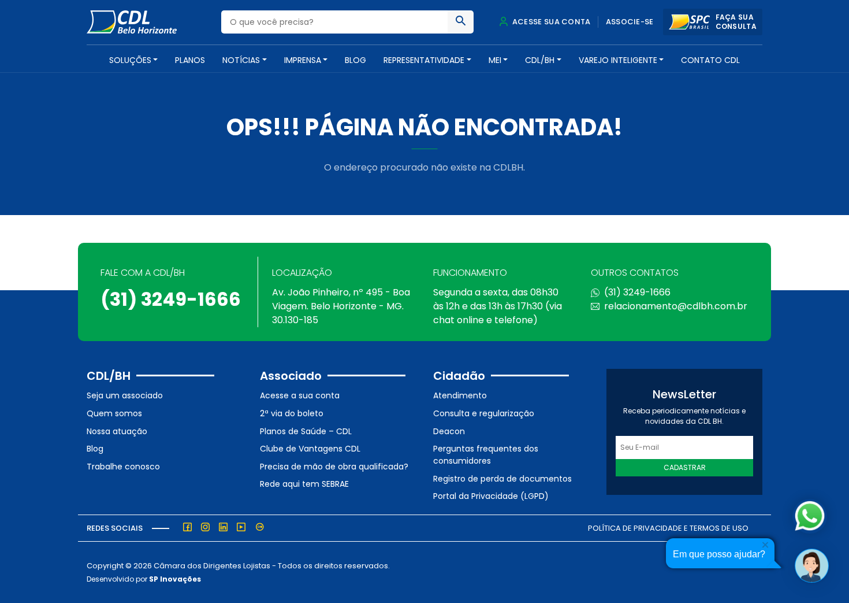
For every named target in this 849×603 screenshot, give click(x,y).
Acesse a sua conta (300, 395)
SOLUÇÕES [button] (130, 60)
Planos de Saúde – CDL (306, 431)
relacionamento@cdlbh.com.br (675, 306)
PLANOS (190, 60)
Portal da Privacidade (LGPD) (491, 496)
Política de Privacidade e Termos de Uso (668, 528)
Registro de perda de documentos (502, 478)
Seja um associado (125, 395)
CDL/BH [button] (539, 60)
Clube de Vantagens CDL (310, 448)
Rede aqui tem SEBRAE (304, 484)
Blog (355, 60)
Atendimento (460, 395)
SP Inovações (175, 579)
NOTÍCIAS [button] (241, 60)
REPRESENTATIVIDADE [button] (423, 60)
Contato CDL (710, 60)
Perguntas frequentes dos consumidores (485, 455)
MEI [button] (495, 60)
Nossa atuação (117, 431)
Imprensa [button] (302, 60)
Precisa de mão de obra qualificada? (334, 466)
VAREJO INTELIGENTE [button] (618, 60)
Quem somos (114, 413)
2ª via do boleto (291, 413)
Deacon (449, 431)
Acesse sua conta (550, 21)
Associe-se (630, 21)
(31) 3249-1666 (170, 299)
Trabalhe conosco (123, 466)
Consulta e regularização (483, 413)
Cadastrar (685, 467)
